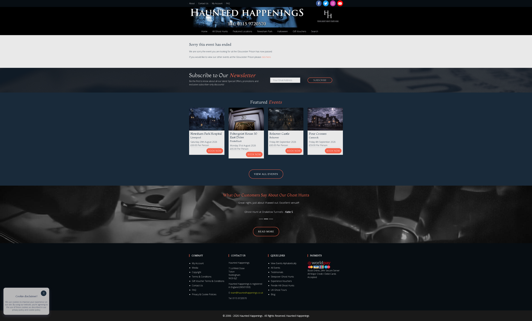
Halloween (282, 31)
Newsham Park (264, 31)
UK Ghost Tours (279, 294)
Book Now (214, 150)
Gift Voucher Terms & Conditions (208, 285)
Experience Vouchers (281, 285)
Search (314, 31)
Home (204, 31)
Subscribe (319, 80)
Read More (266, 236)
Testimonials (277, 276)
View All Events (266, 174)
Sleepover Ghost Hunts (282, 280)
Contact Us (203, 3)
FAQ (228, 3)
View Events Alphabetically (283, 267)
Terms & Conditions (201, 280)
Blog (273, 298)
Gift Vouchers (299, 31)
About (192, 3)
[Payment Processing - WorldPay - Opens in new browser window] (319, 269)
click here (266, 57)
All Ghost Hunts (220, 31)
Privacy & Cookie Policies (204, 298)
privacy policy (18, 310)
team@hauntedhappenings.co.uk (247, 297)
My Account (217, 3)
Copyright (196, 276)
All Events (275, 272)
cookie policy (34, 310)
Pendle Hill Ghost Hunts (282, 289)
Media (195, 272)
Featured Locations (242, 31)
